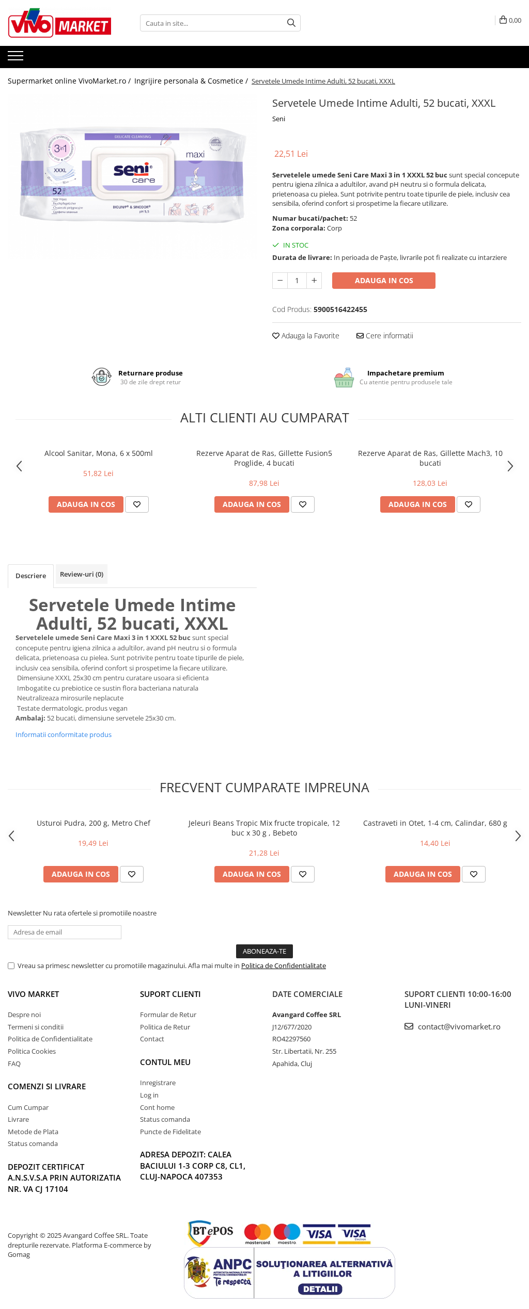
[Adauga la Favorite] (137, 504)
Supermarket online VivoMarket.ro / (70, 81)
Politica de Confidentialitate (283, 965)
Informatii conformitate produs (63, 734)
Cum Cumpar (28, 1107)
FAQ (14, 1063)
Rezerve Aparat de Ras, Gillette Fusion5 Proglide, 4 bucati (264, 458)
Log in (149, 1095)
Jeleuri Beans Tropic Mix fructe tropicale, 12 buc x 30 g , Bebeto (264, 828)
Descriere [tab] (30, 575)
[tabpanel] (132, 176)
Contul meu (165, 1062)
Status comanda (33, 1143)
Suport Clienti (170, 994)
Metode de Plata (33, 1131)
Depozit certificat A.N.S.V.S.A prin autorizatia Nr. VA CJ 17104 (64, 1177)
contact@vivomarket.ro (458, 1026)
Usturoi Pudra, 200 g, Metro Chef (93, 823)
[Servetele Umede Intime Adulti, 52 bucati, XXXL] (132, 176)
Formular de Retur (168, 1014)
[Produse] (17, 59)
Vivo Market (33, 994)
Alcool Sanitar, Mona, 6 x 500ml (98, 453)
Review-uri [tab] (81, 574)
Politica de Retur (165, 1027)
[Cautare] (291, 22)
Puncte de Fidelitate (170, 1131)
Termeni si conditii (36, 1027)
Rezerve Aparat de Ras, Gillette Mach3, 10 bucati (430, 458)
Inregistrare (158, 1082)
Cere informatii (388, 335)
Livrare (18, 1119)
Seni (278, 118)
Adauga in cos (384, 280)
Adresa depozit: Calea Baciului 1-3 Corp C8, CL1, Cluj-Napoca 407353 (192, 1165)
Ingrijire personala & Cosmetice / (192, 81)
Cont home (157, 1107)
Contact (152, 1038)
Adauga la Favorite (309, 335)
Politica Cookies (32, 1051)
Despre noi (24, 1014)
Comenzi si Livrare (47, 1086)
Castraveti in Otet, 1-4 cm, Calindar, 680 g (435, 823)
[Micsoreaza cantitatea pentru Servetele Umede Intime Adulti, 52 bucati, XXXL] (280, 280)
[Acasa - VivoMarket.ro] (59, 23)
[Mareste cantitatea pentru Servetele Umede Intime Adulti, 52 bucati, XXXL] (314, 280)
